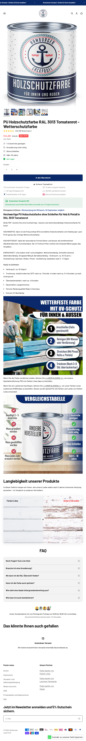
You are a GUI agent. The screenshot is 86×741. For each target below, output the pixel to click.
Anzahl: (6, 164)
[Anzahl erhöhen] (17, 169)
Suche (6, 671)
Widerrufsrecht (9, 686)
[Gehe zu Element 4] (29, 112)
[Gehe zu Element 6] (44, 112)
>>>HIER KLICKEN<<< (52, 386)
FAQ (5, 699)
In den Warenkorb (43, 178)
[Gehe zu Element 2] (14, 112)
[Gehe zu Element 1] (6, 112)
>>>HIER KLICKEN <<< (54, 378)
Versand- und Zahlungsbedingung (11, 680)
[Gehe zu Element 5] (37, 112)
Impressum (8, 675)
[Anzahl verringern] (6, 169)
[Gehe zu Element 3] (21, 112)
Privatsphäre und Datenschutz (16, 695)
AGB (5, 691)
